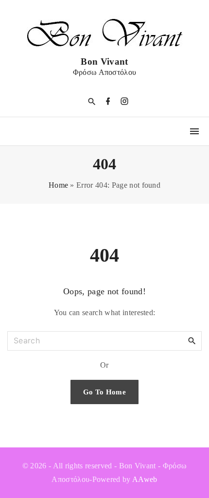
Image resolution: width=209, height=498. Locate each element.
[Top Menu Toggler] (194, 131)
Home (58, 185)
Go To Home (104, 392)
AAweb (144, 479)
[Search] (192, 340)
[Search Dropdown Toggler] (91, 102)
